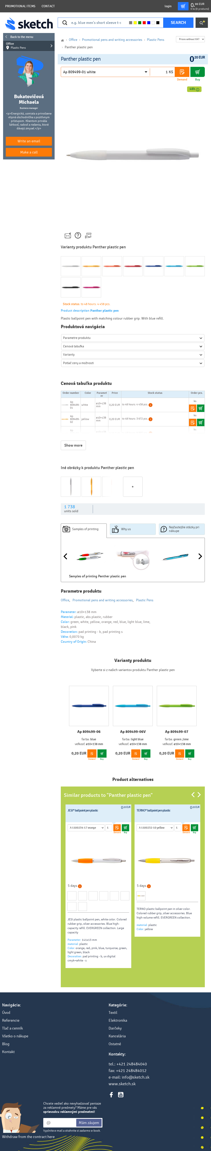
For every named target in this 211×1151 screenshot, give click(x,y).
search (178, 22)
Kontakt (8, 1052)
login (168, 6)
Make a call (29, 152)
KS (171, 72)
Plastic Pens (155, 40)
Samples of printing (85, 529)
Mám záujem (89, 1122)
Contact (48, 6)
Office (16, 46)
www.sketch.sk (122, 1083)
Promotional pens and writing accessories (112, 40)
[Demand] (182, 72)
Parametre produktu (77, 338)
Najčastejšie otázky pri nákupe (184, 529)
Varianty (69, 354)
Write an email (29, 141)
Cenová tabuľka (73, 346)
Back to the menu (21, 37)
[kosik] (183, 6)
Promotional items (20, 6)
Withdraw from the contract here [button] (28, 1136)
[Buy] (197, 72)
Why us (126, 529)
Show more (73, 445)
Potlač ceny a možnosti (78, 363)
